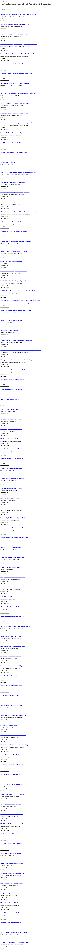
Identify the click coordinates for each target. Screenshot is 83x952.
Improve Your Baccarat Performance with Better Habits (14, 873)
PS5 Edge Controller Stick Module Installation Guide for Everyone (17, 360)
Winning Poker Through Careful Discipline (11, 468)
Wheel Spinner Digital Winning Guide (10, 567)
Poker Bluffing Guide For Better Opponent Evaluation (14, 517)
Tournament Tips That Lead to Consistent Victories (13, 735)
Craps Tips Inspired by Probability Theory (11, 685)
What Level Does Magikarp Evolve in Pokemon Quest (13, 34)
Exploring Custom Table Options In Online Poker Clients (14, 24)
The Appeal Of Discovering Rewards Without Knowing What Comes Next (18, 93)
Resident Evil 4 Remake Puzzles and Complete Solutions (14, 113)
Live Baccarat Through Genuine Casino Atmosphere (13, 438)
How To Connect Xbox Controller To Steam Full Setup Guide (15, 310)
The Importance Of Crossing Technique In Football (13, 202)
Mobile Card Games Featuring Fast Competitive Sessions (14, 675)
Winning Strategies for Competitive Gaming (11, 606)
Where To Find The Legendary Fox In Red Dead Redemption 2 (16, 241)
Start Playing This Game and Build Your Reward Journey (15, 942)
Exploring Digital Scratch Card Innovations (11, 705)
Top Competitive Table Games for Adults (10, 804)
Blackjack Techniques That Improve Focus (11, 893)
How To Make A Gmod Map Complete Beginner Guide (14, 281)
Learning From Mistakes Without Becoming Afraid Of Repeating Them (18, 172)
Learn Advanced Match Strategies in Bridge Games (13, 666)
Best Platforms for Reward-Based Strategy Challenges (13, 932)
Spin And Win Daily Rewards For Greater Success (13, 587)
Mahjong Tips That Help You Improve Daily (11, 784)
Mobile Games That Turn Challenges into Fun (12, 883)
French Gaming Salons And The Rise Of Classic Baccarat (14, 142)
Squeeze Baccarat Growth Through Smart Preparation (14, 527)
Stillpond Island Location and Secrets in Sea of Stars (13, 231)
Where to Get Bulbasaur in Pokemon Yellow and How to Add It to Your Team (19, 211)
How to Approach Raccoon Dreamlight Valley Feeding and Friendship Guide (19, 123)
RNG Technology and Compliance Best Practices (12, 646)
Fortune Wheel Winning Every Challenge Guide (12, 557)
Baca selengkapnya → (4, 20)
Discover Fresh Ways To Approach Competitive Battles (14, 369)
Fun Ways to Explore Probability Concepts (11, 695)
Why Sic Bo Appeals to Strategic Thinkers (10, 656)
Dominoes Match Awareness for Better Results (11, 814)
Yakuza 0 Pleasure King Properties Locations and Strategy (15, 103)
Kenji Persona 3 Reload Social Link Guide (11, 330)
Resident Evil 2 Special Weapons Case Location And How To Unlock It (18, 14)
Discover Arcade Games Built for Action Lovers (12, 902)
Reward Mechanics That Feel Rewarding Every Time (13, 636)
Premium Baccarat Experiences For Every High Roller (14, 537)
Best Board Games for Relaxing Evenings (10, 853)
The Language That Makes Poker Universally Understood (14, 508)
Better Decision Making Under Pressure (10, 774)
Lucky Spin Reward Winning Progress (10, 596)
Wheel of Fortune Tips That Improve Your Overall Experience (15, 745)
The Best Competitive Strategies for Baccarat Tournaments (15, 626)
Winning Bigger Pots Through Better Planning (12, 478)
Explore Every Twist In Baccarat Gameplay (11, 429)
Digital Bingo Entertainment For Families (10, 547)
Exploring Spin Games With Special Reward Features (13, 63)
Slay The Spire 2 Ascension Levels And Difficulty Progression (25, 4)
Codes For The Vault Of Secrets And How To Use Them (14, 251)
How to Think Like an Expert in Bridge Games (12, 764)
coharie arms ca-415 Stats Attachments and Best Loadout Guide (16, 340)
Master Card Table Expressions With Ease (11, 488)
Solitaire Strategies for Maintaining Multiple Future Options (15, 221)
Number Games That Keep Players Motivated (11, 863)
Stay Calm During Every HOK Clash (9, 409)
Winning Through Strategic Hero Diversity (11, 389)
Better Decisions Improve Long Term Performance (12, 379)
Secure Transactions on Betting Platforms (10, 922)
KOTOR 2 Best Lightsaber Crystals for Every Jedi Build (14, 83)
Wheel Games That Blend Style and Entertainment (13, 823)
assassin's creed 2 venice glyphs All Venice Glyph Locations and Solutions (18, 44)
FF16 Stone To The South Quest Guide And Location (13, 271)
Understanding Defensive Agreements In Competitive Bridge (15, 192)
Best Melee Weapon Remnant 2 (8, 162)
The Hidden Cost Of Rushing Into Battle (10, 419)
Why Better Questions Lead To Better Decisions (12, 458)
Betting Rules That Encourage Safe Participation (12, 448)
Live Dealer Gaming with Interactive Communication (13, 833)
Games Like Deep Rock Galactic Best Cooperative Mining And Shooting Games (20, 300)
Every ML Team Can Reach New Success (10, 399)
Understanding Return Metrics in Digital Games (12, 616)
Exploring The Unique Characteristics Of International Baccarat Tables (18, 53)
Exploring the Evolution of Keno (8, 725)
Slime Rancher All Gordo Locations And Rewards (12, 182)
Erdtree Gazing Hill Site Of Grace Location (11, 320)
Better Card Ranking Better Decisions (9, 498)
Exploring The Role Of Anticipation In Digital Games (13, 132)
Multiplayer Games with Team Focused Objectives (12, 577)
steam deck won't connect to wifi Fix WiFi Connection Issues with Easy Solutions (20, 350)
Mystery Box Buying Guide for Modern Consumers (13, 754)
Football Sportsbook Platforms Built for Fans (11, 912)
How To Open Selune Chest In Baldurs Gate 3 (11, 261)
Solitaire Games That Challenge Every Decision (12, 794)
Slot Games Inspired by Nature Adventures (11, 843)
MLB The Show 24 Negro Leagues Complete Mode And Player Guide (17, 290)
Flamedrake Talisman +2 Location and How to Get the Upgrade (16, 73)
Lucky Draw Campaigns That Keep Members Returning (14, 715)
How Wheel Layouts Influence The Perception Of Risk (13, 152)
